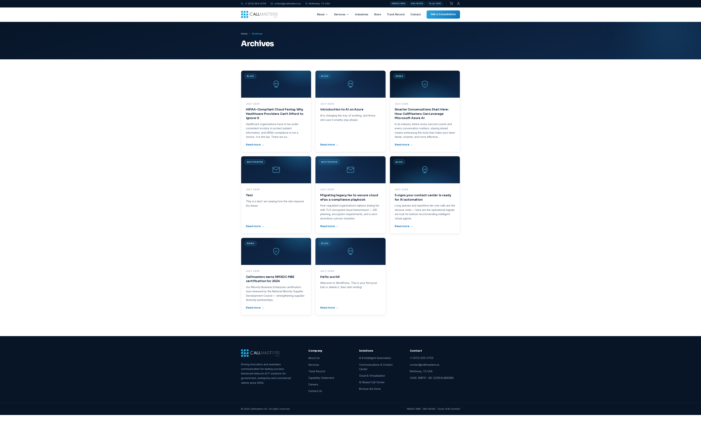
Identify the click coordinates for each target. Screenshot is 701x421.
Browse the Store (370, 388)
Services (339, 14)
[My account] (458, 3)
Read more (255, 144)
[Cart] (451, 3)
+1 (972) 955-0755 (255, 3)
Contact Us (315, 391)
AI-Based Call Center (372, 382)
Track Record (396, 14)
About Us (314, 357)
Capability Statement (321, 377)
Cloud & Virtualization (372, 375)
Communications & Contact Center (375, 367)
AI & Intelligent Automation (375, 357)
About (321, 14)
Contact (415, 14)
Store (377, 14)
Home (244, 33)
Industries (361, 14)
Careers (313, 384)
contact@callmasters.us (287, 3)
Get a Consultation (443, 14)
